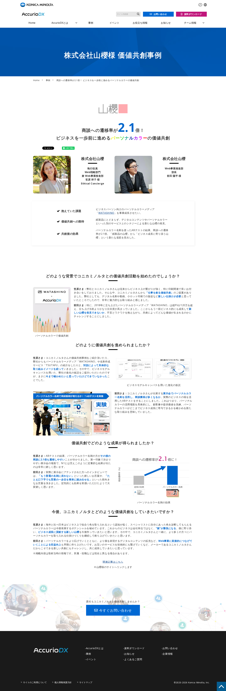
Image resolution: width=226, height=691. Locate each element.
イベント (114, 22)
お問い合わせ (160, 14)
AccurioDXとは (60, 22)
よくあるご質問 (133, 659)
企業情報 (168, 653)
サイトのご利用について (35, 682)
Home (31, 22)
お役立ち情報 (140, 22)
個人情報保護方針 (63, 682)
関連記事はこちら (113, 561)
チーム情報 (190, 22)
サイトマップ (85, 682)
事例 (90, 22)
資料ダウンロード (193, 14)
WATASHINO (106, 213)
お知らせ (166, 22)
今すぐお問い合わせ (115, 610)
